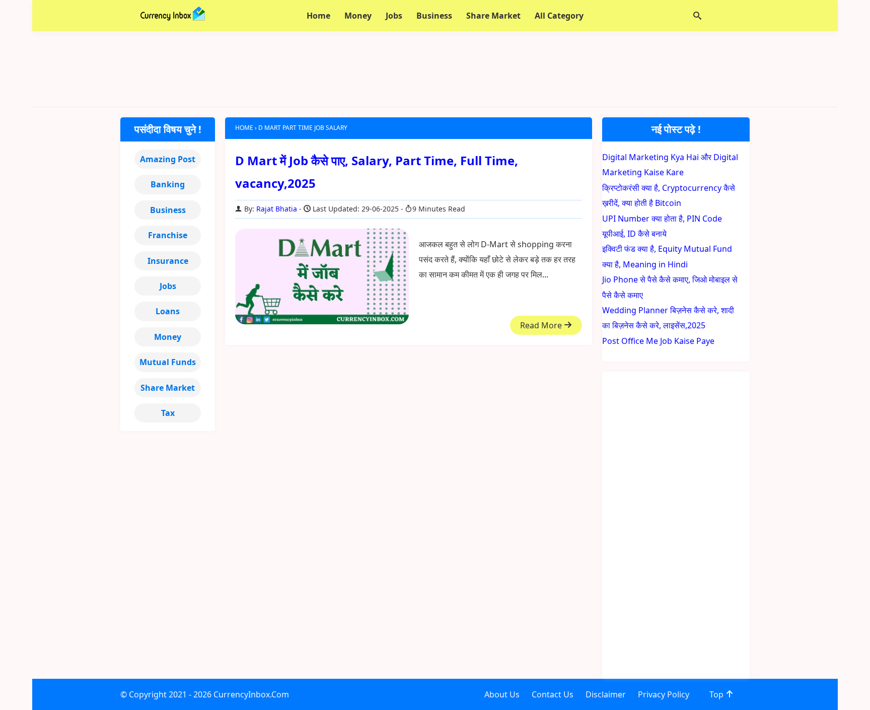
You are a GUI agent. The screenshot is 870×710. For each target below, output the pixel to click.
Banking (168, 184)
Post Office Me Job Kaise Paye (658, 340)
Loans (168, 311)
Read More (542, 325)
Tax (168, 412)
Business (168, 210)
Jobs (168, 286)
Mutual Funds (167, 362)
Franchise (167, 235)
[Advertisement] (435, 69)
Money (167, 336)
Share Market (167, 387)
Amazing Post (167, 159)
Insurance (168, 260)
